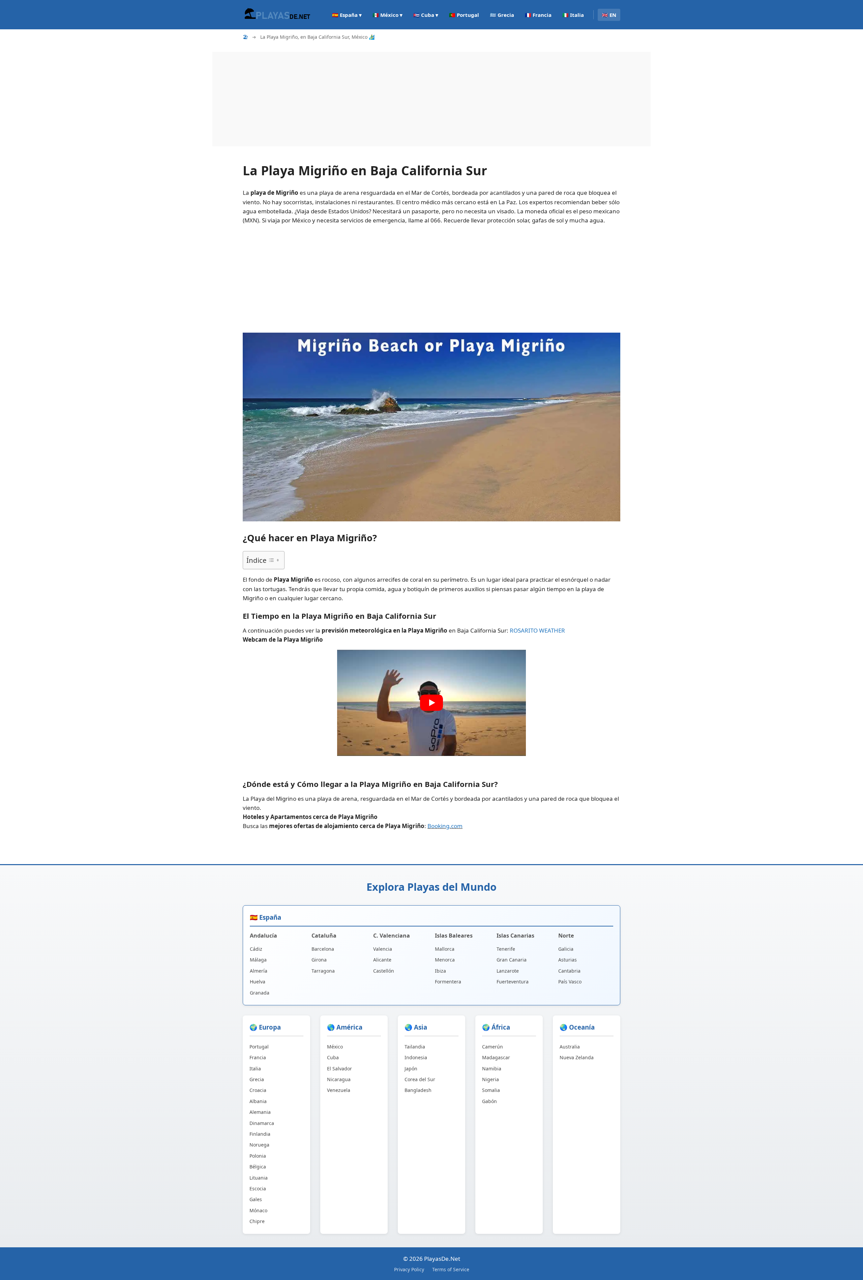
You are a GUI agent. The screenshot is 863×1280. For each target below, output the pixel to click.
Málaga (258, 959)
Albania (258, 1101)
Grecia (256, 1079)
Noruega (259, 1144)
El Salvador (339, 1068)
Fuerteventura (513, 981)
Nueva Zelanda (577, 1057)
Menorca (445, 959)
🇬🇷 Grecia (502, 14)
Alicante (382, 959)
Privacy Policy (409, 1269)
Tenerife (506, 949)
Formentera (448, 981)
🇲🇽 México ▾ (388, 14)
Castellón (383, 971)
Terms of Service (450, 1269)
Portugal (259, 1046)
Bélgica (257, 1166)
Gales (255, 1199)
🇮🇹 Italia (573, 14)
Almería (258, 971)
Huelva (257, 981)
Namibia (491, 1068)
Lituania (258, 1178)
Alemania (260, 1112)
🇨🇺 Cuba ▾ (425, 14)
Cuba (333, 1057)
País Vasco (570, 981)
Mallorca (444, 949)
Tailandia (415, 1046)
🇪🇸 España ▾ (347, 14)
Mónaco (258, 1210)
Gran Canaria (512, 959)
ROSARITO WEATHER (537, 630)
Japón (411, 1068)
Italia (255, 1068)
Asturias (567, 959)
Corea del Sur (420, 1079)
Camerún (492, 1046)
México (335, 1046)
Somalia (491, 1090)
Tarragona (323, 971)
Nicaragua (339, 1079)
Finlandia (259, 1134)
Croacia (257, 1090)
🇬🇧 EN (609, 14)
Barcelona (322, 949)
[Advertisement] (414, 99)
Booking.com (445, 826)
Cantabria (569, 971)
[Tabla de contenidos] (274, 560)
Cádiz (256, 949)
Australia (570, 1046)
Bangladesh (418, 1090)
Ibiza (440, 971)
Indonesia (416, 1057)
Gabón (489, 1101)
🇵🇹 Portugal (464, 14)
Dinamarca (261, 1123)
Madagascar (496, 1057)
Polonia (257, 1156)
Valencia (382, 949)
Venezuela (338, 1090)
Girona (319, 959)
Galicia (565, 949)
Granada (259, 992)
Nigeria (490, 1079)
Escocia (257, 1188)
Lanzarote (508, 971)
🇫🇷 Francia (538, 14)
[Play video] (431, 703)
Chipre (257, 1221)
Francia (257, 1057)
